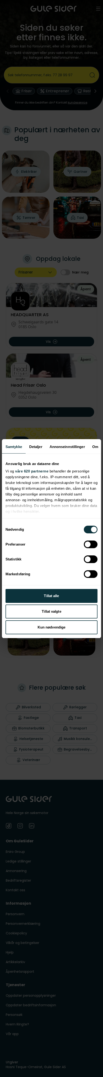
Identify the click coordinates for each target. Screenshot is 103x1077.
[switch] (90, 544)
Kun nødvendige (51, 627)
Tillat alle (51, 596)
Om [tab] (95, 447)
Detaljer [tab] (35, 447)
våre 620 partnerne (31, 471)
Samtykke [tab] (14, 447)
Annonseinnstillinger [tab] (67, 447)
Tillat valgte (51, 611)
